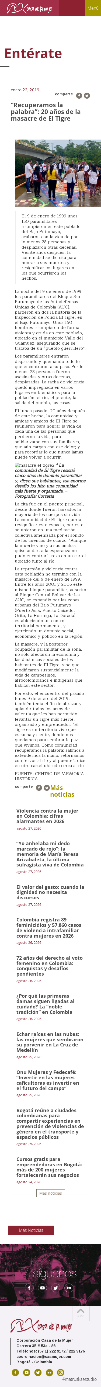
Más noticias (50, 1193)
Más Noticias (31, 1230)
